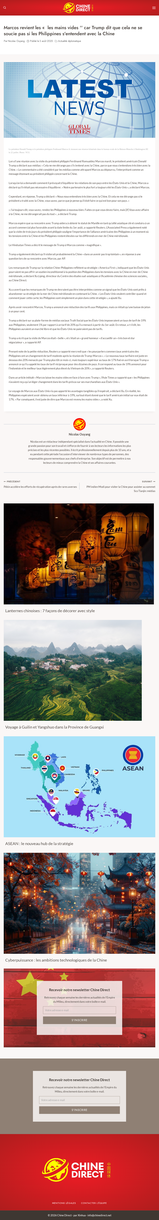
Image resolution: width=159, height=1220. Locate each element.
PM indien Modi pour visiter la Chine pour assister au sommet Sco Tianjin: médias (120, 486)
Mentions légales (64, 1203)
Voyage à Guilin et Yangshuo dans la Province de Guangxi (54, 726)
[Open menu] (154, 8)
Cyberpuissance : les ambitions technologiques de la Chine (56, 960)
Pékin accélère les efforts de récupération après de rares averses (40, 484)
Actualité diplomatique (69, 41)
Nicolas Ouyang (79, 434)
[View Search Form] (4, 7)
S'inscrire (79, 1020)
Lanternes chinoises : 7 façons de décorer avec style (50, 610)
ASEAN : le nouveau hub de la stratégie (39, 843)
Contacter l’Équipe (94, 1203)
